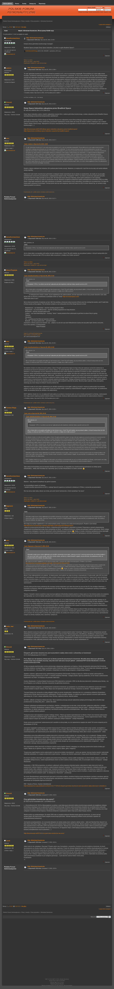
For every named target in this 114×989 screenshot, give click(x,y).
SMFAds (52, 982)
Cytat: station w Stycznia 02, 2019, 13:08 (36, 144)
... (8, 27)
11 (18, 27)
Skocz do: (93, 916)
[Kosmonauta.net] (9, 54)
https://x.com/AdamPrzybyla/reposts (33, 333)
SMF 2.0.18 (48, 979)
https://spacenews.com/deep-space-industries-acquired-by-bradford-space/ (46, 131)
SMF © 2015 (55, 979)
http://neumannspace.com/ (71, 296)
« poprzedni (102, 24)
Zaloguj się (99, 7)
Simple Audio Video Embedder (57, 980)
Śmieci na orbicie (28, 60)
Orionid (9, 102)
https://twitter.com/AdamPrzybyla (32, 334)
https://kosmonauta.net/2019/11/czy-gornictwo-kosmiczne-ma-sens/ (44, 833)
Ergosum (9, 506)
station (8, 68)
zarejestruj (108, 7)
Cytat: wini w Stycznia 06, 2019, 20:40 (35, 413)
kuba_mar (9, 626)
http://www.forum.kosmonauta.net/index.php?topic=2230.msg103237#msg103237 (48, 525)
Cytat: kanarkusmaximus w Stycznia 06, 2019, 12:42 (39, 275)
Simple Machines (64, 979)
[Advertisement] (66, 217)
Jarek (8, 841)
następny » (108, 24)
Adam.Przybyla (11, 270)
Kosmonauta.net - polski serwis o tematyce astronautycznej (39, 192)
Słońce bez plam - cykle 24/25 (31, 61)
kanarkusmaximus (13, 38)
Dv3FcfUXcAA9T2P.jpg (31, 51)
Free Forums (60, 982)
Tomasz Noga (11, 408)
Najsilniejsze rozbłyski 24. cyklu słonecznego (35, 63)
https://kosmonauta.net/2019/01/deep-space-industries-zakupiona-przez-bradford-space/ (50, 129)
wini (7, 138)
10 (16, 27)
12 (19, 27)
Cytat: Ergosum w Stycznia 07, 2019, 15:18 (36, 546)
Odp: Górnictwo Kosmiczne (34, 38)
